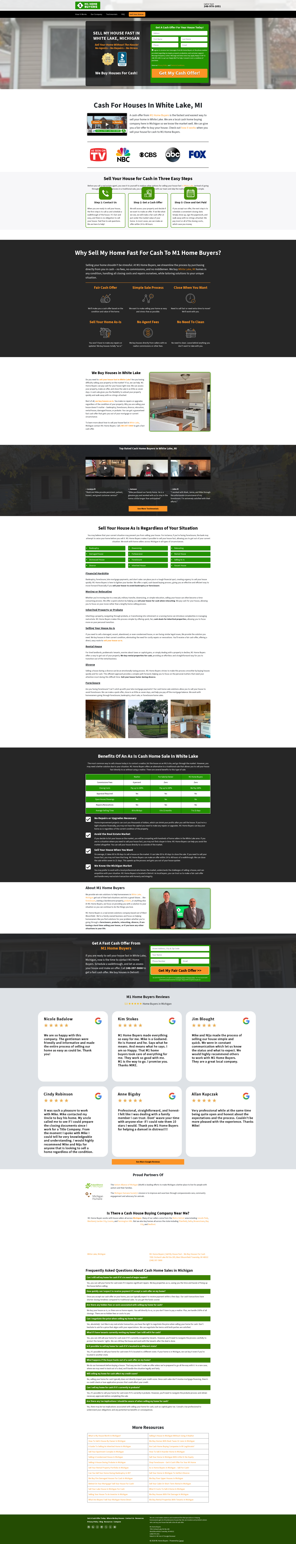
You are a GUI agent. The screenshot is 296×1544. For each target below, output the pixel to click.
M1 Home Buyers (159, 115)
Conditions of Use (180, 978)
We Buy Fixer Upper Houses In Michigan (166, 1478)
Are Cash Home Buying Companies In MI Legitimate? (171, 1446)
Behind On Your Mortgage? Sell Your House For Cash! (111, 1483)
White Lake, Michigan (96, 1254)
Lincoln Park (202, 1218)
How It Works (81, 14)
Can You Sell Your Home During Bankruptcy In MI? (109, 1473)
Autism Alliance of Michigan (126, 1184)
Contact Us (129, 1518)
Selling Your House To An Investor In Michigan (108, 1494)
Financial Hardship (97, 573)
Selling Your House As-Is (100, 628)
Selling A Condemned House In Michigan (105, 1457)
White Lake (134, 422)
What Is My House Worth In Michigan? (104, 1435)
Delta (190, 1221)
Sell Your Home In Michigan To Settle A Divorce (169, 1473)
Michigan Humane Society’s (126, 1193)
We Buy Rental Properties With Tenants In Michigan (171, 1499)
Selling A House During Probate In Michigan (107, 1462)
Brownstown (199, 1221)
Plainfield (183, 1221)
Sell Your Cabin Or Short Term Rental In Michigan (170, 1483)
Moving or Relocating (99, 592)
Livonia (110, 1221)
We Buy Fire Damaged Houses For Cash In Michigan (110, 1478)
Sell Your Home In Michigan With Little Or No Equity (171, 1457)
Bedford (151, 1224)
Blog (101, 1521)
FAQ (123, 14)
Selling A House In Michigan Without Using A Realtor (171, 1435)
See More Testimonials (148, 508)
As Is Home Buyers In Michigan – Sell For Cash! (169, 1467)
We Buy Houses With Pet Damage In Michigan (168, 1494)
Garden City (101, 1221)
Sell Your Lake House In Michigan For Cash (106, 1489)
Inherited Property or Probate (104, 610)
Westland (91, 1221)
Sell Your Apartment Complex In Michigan (106, 1451)
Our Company (96, 14)
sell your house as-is (113, 640)
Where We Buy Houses (115, 1518)
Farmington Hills (125, 1221)
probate (127, 900)
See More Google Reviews (148, 1161)
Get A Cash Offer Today (96, 1518)
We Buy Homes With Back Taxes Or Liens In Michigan (172, 1441)
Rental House (94, 646)
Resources (139, 1518)
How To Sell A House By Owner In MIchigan (106, 1441)
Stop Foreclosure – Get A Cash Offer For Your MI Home (172, 1462)
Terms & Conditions (177, 65)
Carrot (181, 1540)
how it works (188, 128)
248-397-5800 (126, 425)
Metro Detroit (179, 1218)
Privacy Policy (163, 65)
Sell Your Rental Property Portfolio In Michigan (108, 1467)
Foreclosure (93, 683)
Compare (117, 1521)
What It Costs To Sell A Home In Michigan (167, 1489)
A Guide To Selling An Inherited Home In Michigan (109, 1446)
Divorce (90, 665)
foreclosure (90, 900)
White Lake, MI (186, 269)
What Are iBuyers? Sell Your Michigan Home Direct (109, 1499)
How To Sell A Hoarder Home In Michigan (167, 1451)
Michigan (137, 1218)
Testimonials (111, 14)
